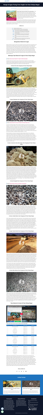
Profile (30, 1)
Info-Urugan (15, 8)
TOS (36, 1)
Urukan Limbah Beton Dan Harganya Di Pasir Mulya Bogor (22, 35)
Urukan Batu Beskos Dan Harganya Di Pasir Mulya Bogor (22, 38)
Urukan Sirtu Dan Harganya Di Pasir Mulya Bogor (21, 30)
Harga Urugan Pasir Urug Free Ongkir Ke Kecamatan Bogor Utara (19, 122)
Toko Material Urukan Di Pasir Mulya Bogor (19, 39)
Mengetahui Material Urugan (18, 28)
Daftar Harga (33, 1)
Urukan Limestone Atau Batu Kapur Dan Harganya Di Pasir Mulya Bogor (22, 32)
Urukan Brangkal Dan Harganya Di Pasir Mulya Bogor (22, 33)
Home (12, 8)
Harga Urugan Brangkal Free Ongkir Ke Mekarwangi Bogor (19, 58)
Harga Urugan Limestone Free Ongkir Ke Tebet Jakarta (18, 183)
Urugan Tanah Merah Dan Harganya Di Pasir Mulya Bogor (22, 37)
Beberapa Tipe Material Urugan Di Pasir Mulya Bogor (21, 29)
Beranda (27, 1)
